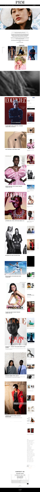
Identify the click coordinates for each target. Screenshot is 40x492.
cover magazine (28, 453)
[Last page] (20, 421)
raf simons (30, 460)
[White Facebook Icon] (18, 489)
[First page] (10, 421)
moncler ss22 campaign (29, 459)
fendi (30, 454)
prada (32, 459)
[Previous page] (11, 421)
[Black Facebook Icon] (27, 100)
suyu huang (32, 460)
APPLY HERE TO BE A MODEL (20, 42)
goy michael (29, 455)
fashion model (28, 454)
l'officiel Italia (28, 456)
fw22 (27, 455)
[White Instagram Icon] (21, 489)
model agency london (29, 458)
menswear (28, 457)
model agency (30, 457)
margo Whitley (31, 456)
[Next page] (19, 421)
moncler (32, 458)
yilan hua (32, 461)
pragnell (28, 460)
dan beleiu (31, 453)
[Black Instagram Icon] (29, 100)
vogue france (30, 461)
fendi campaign (33, 454)
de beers (34, 453)
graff (31, 455)
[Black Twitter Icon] (28, 100)
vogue (27, 461)
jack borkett (33, 455)
